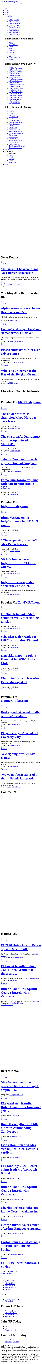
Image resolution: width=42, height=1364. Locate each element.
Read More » (34, 978)
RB (10, 56)
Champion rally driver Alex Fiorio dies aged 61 (20, 680)
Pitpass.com (13, 135)
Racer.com (12, 139)
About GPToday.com (12, 1299)
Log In (7, 1328)
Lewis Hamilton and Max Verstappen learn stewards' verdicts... (20, 1148)
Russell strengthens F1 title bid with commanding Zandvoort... (19, 1127)
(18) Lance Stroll (14, 83)
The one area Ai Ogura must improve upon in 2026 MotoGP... (20, 440)
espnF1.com (13, 115)
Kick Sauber (13, 50)
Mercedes (12, 54)
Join (8, 2)
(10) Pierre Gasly (14, 75)
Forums (7, 1289)
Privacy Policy (9, 1301)
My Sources (13, 29)
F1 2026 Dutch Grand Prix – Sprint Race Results (21, 947)
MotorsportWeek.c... (15, 471)
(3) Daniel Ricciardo (15, 72)
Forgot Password (10, 1330)
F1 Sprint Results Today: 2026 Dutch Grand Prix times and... (18, 969)
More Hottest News (7, 1005)
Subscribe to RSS (10, 1316)
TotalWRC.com (29, 602)
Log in (3, 2)
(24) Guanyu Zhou (15, 90)
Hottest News (9, 1280)
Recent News (9, 1282)
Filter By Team (10, 1284)
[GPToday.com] (21, 4)
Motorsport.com (15, 428)
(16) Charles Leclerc (15, 81)
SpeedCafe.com (14, 144)
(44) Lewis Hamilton (15, 95)
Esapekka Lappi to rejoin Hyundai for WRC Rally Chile (18, 659)
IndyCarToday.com (14, 506)
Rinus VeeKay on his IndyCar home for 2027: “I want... (19, 521)
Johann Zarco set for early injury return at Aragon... (19, 461)
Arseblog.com (13, 766)
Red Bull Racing (14, 57)
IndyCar (11, 159)
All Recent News (6, 1273)
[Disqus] (21, 821)
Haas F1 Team (13, 48)
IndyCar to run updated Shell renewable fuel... (17, 584)
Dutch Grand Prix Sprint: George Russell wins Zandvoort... (19, 992)
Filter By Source (10, 1287)
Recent (7, 14)
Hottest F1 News (14, 25)
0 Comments (22, 285)
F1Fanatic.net (13, 117)
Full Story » (4, 283)
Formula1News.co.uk (16, 122)
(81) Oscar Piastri (14, 103)
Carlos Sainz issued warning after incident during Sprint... (20, 1245)
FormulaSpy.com (14, 124)
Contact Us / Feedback (12, 1340)
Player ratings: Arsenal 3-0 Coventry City (19, 735)
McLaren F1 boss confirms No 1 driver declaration (19, 271)
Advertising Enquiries (12, 1342)
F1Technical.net (14, 120)
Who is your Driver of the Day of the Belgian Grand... (20, 372)
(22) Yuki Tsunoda (15, 86)
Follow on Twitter (11, 1311)
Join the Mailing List (11, 1314)
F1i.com (11, 118)
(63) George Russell (15, 99)
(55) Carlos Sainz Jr (15, 97)
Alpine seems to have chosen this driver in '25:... (20, 310)
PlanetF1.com (13, 137)
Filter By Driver (10, 1285)
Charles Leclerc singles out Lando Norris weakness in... (20, 1209)
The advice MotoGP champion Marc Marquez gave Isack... (18, 417)
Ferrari (11, 46)
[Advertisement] (21, 189)
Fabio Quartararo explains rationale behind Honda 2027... (19, 483)
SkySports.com (14, 142)
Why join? (14, 2)
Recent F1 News (14, 27)
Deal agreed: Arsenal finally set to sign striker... (20, 714)
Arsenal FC (12, 162)
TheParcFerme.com (15, 148)
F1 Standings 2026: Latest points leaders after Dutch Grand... (19, 1169)
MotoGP (12, 155)
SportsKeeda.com (14, 787)
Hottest (7, 12)
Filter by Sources (14, 23)
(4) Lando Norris (14, 73)
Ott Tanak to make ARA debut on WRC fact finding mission (20, 617)
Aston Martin (13, 45)
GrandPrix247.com (15, 129)
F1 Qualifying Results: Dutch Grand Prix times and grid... (21, 1107)
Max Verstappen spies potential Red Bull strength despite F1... (20, 1086)
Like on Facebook (11, 1313)
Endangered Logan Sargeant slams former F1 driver (21, 331)
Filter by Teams (14, 20)
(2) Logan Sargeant (15, 70)
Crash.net (12, 113)
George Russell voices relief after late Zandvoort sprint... (21, 1226)
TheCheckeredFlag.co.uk (17, 146)
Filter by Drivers (14, 21)
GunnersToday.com (14, 700)
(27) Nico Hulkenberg (16, 92)
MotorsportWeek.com (16, 131)
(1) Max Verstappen (15, 68)
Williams (12, 59)
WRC (11, 157)
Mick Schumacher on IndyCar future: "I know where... (18, 563)
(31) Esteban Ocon (15, 93)
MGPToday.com (29, 402)
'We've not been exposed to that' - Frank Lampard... (19, 776)
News (11, 18)
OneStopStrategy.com (16, 133)
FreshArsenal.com (15, 724)
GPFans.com (13, 128)
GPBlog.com (13, 126)
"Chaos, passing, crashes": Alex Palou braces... (19, 542)
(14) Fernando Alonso (16, 79)
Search (7, 164)
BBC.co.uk (12, 111)
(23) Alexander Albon (16, 88)
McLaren (12, 52)
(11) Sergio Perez (14, 77)
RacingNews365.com (16, 140)
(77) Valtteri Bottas (15, 101)
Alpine (11, 43)
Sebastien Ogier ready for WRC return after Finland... (20, 638)
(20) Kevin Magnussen (16, 84)
